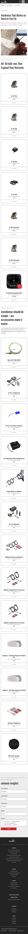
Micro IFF (14, 862)
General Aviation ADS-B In (14, 851)
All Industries (7, 821)
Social (14, 916)
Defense (15, 824)
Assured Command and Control (14, 855)
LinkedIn (14, 923)
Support (14, 880)
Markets (14, 869)
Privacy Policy (4, 931)
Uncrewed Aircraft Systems (9, 823)
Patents (14, 911)
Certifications (14, 910)
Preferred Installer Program (14, 899)
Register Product (14, 884)
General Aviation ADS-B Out (14, 850)
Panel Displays (14, 853)
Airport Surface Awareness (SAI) (14, 860)
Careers (14, 908)
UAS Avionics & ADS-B (14, 857)
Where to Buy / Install (14, 895)
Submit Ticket (14, 888)
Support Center (14, 882)
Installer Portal (14, 897)
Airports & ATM (7, 824)
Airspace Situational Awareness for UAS (14, 858)
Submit (8, 829)
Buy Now (14, 103)
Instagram (14, 921)
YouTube (14, 918)
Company (14, 906)
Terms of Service (12, 931)
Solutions (14, 848)
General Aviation (16, 821)
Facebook (14, 919)
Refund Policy (20, 931)
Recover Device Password (14, 886)
